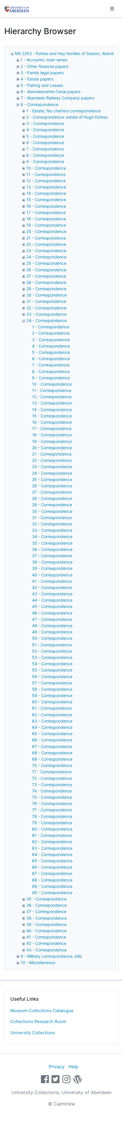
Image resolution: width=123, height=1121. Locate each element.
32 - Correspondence (46, 307)
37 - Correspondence (52, 555)
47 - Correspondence (52, 619)
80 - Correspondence (52, 828)
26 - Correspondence (46, 269)
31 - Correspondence (46, 301)
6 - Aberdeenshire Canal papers (50, 91)
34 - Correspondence (46, 320)
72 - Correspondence (52, 778)
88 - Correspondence (52, 879)
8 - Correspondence (39, 104)
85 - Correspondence (52, 860)
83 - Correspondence (52, 848)
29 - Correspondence (46, 288)
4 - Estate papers (37, 78)
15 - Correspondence (46, 199)
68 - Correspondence (52, 752)
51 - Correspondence (52, 644)
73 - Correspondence (52, 784)
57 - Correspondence (52, 682)
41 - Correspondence (52, 581)
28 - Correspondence (46, 282)
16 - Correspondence (46, 206)
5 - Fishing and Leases (42, 85)
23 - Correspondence (46, 250)
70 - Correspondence (52, 765)
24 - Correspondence (46, 256)
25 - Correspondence (46, 263)
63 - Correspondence (52, 720)
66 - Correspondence (52, 739)
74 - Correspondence (52, 790)
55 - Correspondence (52, 670)
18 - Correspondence (46, 218)
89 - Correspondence (52, 886)
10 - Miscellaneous (38, 962)
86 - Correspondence (52, 867)
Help (73, 1066)
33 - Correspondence (46, 314)
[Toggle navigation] (112, 8)
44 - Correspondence (52, 600)
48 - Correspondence (52, 625)
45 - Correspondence (52, 606)
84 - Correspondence (52, 854)
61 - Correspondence (52, 708)
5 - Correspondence (45, 136)
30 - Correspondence (46, 294)
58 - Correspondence (52, 689)
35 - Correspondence (52, 543)
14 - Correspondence (46, 193)
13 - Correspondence (46, 186)
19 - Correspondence (46, 225)
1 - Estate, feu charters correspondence (63, 110)
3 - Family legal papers (42, 72)
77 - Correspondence (52, 809)
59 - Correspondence (52, 695)
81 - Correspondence (52, 835)
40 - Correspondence (52, 574)
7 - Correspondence (45, 148)
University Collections (32, 1032)
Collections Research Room (38, 1021)
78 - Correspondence (52, 816)
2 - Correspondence (51, 333)
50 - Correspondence (52, 638)
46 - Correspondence (52, 612)
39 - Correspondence (52, 568)
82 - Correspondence (52, 841)
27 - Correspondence (46, 276)
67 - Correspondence (52, 746)
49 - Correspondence (52, 631)
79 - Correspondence (52, 822)
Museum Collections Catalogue (42, 1010)
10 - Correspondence (46, 168)
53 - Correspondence (52, 657)
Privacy (57, 1066)
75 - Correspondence (52, 797)
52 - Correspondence (52, 651)
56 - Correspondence (52, 676)
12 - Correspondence (46, 180)
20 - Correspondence (46, 231)
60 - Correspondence (52, 701)
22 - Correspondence (46, 244)
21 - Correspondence (46, 237)
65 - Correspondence (52, 733)
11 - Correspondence (46, 174)
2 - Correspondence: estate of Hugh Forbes (67, 117)
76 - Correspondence (52, 803)
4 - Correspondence (45, 129)
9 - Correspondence (45, 161)
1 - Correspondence (50, 326)
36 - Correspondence (52, 549)
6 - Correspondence (45, 142)
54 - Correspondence (52, 663)
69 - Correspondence (52, 759)
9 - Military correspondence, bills (51, 956)
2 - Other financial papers (44, 66)
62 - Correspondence (52, 714)
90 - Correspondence (52, 892)
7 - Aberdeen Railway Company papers (57, 97)
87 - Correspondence (52, 873)
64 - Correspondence (52, 727)
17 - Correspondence (46, 212)
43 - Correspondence (52, 593)
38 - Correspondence (52, 561)
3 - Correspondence (45, 123)
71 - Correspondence (52, 771)
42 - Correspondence (52, 587)
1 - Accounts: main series (44, 59)
